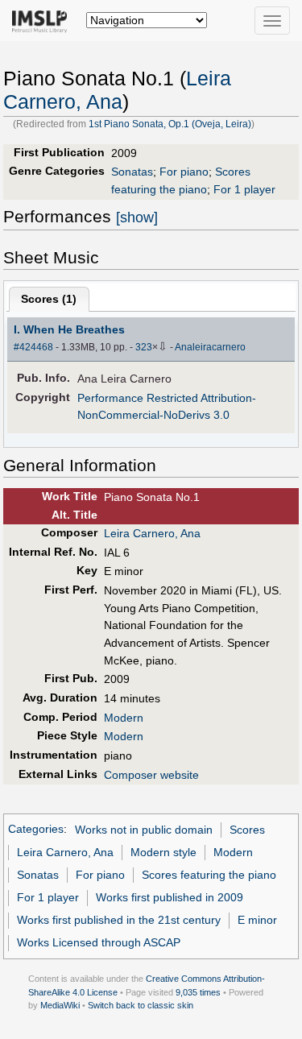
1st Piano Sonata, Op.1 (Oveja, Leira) (170, 124)
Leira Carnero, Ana (152, 533)
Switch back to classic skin (140, 1005)
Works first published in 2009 (169, 897)
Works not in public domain (144, 829)
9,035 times (198, 992)
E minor (257, 919)
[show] (137, 217)
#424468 (33, 347)
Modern (123, 717)
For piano (184, 171)
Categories (36, 829)
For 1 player (244, 189)
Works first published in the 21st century (119, 919)
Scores (247, 829)
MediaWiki (60, 1005)
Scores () (49, 298)
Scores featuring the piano (209, 874)
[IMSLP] (43, 20)
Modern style (163, 852)
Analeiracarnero (210, 347)
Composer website (151, 774)
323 (143, 347)
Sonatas (132, 171)
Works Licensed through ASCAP (98, 942)
